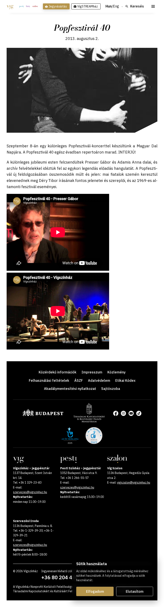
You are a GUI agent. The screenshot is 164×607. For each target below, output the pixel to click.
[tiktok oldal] (138, 413)
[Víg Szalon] (35, 6)
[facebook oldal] (115, 413)
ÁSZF (78, 380)
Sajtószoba (110, 388)
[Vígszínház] (10, 6)
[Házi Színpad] (28, 6)
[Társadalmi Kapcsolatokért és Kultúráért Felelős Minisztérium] (89, 421)
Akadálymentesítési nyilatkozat (70, 388)
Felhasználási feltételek (49, 380)
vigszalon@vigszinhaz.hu (133, 482)
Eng (116, 6)
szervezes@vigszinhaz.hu (30, 492)
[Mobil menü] (153, 6)
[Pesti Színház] (21, 6)
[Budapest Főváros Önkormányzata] (43, 415)
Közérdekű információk (57, 372)
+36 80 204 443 (59, 577)
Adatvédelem (99, 380)
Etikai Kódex (125, 380)
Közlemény (116, 372)
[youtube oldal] (131, 413)
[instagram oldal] (123, 413)
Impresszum (92, 372)
